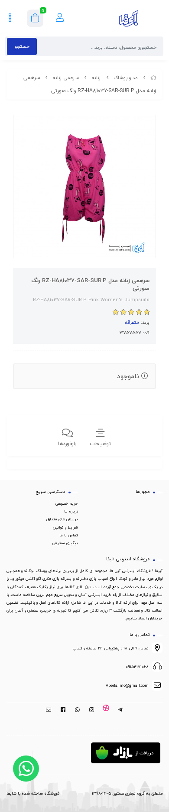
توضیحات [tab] (100, 443)
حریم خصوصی (66, 503)
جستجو (21, 46)
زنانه (96, 77)
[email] (48, 710)
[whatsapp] (77, 710)
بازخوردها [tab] (67, 443)
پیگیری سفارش (65, 542)
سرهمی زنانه (66, 77)
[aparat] (106, 710)
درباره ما (71, 511)
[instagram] (91, 710)
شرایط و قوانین (65, 527)
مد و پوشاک (126, 77)
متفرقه (132, 322)
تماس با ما (68, 535)
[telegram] (120, 710)
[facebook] (63, 710)
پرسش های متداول (62, 519)
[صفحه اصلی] (153, 77)
